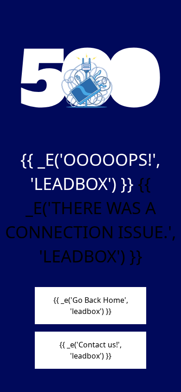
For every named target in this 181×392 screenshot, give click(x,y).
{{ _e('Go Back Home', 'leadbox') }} (90, 305)
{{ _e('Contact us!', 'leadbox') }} (90, 350)
